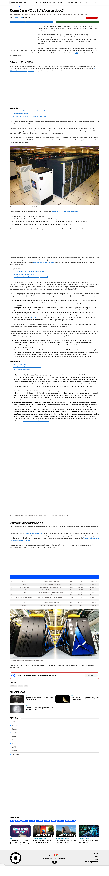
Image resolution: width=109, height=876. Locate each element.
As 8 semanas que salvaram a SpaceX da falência (28, 271)
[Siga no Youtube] (55, 855)
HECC (52, 262)
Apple (12, 820)
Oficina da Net (13, 7)
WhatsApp (39, 820)
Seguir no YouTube (92, 17)
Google (18, 820)
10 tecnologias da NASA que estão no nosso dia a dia (29, 116)
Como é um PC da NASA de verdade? (37, 10)
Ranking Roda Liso (70, 820)
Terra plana (15, 754)
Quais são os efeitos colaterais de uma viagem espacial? (30, 277)
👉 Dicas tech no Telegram (32, 22)
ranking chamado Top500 (33, 534)
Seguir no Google (80, 17)
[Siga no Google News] (57, 855)
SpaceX (14, 751)
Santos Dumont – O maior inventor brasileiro (27, 367)
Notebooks (61, 2)
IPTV (11, 838)
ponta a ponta (33, 317)
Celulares (39, 2)
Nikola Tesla (16, 740)
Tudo (13, 722)
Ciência (20, 7)
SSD (76, 53)
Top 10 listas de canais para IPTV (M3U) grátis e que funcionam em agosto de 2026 (19, 842)
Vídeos (80, 2)
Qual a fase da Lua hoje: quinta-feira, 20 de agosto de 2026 (85, 698)
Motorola (24, 820)
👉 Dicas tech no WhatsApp (77, 22)
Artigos (14, 725)
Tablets (68, 2)
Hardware (13, 685)
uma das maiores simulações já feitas (36, 421)
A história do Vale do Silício (21, 369)
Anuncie (95, 854)
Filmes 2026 (60, 820)
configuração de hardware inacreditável (64, 212)
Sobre (96, 856)
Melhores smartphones (39, 838)
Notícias (14, 747)
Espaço (14, 729)
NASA (26, 685)
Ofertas (86, 2)
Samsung (32, 820)
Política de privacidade (91, 862)
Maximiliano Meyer (17, 17)
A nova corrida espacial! (20, 113)
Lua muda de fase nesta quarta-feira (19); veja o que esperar (39, 708)
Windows (47, 820)
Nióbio (14, 743)
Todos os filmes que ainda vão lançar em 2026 (88, 841)
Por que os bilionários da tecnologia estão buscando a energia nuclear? (35, 111)
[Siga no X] (49, 855)
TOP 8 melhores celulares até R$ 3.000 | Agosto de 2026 (43, 841)
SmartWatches (47, 2)
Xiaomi (53, 820)
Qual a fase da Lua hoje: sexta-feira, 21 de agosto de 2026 (39, 698)
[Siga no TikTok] (60, 855)
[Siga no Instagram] (52, 855)
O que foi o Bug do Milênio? (21, 364)
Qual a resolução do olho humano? (23, 274)
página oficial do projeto (41, 262)
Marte (14, 733)
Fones (54, 2)
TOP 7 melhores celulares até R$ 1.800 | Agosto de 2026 (66, 841)
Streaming (74, 2)
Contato (95, 859)
